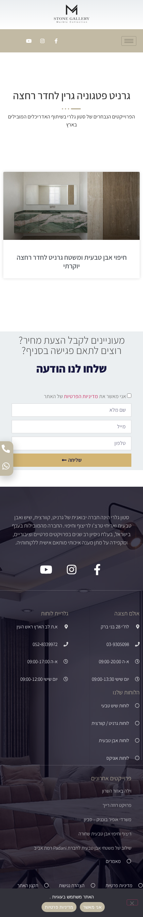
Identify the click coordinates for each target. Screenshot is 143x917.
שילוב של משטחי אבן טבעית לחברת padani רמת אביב (82, 848)
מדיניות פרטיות (59, 907)
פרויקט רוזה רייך (116, 805)
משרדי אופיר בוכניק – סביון (107, 819)
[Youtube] (29, 41)
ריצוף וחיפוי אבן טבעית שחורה (104, 833)
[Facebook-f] (56, 41)
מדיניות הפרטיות (80, 396)
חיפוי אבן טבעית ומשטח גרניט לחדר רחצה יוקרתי (72, 261)
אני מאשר (92, 907)
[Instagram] (42, 41)
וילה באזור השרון (116, 791)
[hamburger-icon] (128, 41)
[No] (132, 902)
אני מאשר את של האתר (85, 396)
